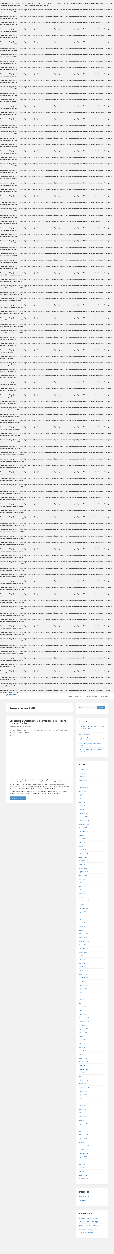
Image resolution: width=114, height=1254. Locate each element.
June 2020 (82, 879)
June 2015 (82, 1073)
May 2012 (82, 1168)
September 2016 (84, 1029)
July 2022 (81, 795)
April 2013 (82, 1131)
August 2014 (83, 1094)
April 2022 (82, 806)
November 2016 (84, 1021)
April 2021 (82, 846)
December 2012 (84, 1142)
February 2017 (83, 1010)
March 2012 (82, 1171)
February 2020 (83, 890)
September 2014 (84, 1091)
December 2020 (84, 861)
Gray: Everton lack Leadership (88, 1229)
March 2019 (82, 930)
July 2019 (81, 915)
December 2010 (84, 1179)
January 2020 (83, 893)
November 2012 (84, 1146)
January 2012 (83, 1175)
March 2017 (82, 1007)
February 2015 (83, 1080)
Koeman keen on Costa (86, 1232)
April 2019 (82, 926)
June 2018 (82, 959)
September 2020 (84, 872)
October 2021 (83, 828)
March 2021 (82, 850)
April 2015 (82, 1076)
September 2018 (84, 948)
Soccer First (11, 694)
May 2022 (82, 802)
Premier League (84, 1196)
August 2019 (83, 912)
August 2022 (83, 791)
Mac (12, 726)
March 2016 (82, 1051)
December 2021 (84, 820)
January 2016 (83, 1058)
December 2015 (84, 1062)
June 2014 (82, 1102)
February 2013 (83, 1135)
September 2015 (84, 1069)
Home (70, 696)
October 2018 (83, 945)
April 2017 (82, 1003)
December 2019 (84, 897)
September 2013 (84, 1124)
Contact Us (104, 696)
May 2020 (82, 882)
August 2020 (83, 875)
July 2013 (81, 1127)
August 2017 (83, 988)
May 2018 (82, 963)
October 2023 (83, 769)
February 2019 (83, 934)
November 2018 (84, 941)
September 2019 (84, 908)
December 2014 (84, 1087)
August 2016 (83, 1032)
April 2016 (82, 1047)
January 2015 (83, 1084)
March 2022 (82, 809)
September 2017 (84, 985)
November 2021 (84, 824)
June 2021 (82, 839)
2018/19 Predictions (91, 696)
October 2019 (83, 904)
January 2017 (83, 1014)
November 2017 (84, 978)
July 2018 (81, 956)
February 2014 (83, 1113)
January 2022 (83, 817)
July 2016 (81, 1036)
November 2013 (84, 1120)
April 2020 (82, 886)
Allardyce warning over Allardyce (89, 1222)
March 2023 (82, 776)
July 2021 (81, 835)
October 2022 (83, 784)
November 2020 (84, 864)
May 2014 (82, 1105)
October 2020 (83, 868)
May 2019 (82, 923)
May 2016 (82, 1043)
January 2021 (83, 857)
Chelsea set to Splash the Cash (88, 1218)
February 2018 (83, 970)
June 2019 (82, 919)
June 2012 (82, 1164)
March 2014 (82, 1109)
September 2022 (84, 787)
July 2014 (81, 1098)
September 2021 (84, 831)
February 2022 (83, 813)
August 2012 (83, 1157)
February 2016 (83, 1054)
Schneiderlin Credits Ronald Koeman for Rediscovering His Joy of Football (38, 722)
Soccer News (27, 726)
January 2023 (83, 780)
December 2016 (84, 1018)
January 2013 (83, 1138)
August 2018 (83, 952)
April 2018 (82, 967)
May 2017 (82, 999)
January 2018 (83, 974)
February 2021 (83, 853)
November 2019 (84, 901)
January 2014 (83, 1116)
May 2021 (82, 842)
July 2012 (81, 1160)
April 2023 (82, 773)
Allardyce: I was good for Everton (89, 1225)
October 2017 (83, 981)
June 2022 (82, 798)
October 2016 (83, 1025)
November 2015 (84, 1065)
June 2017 (82, 996)
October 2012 (83, 1149)
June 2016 (82, 1040)
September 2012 (84, 1153)
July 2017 (81, 992)
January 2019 (83, 937)
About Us (78, 696)
